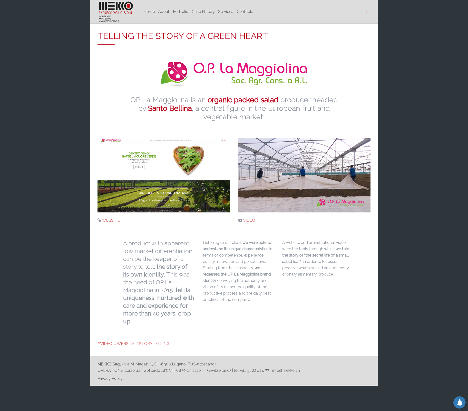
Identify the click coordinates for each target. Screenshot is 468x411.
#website (124, 343)
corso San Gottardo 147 (146, 370)
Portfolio (180, 11)
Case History (203, 11)
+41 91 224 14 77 (255, 370)
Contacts (245, 11)
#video (105, 343)
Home (149, 11)
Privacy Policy (110, 378)
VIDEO (248, 220)
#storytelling (152, 343)
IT (366, 11)
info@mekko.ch (286, 370)
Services (225, 11)
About (163, 11)
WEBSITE (110, 220)
